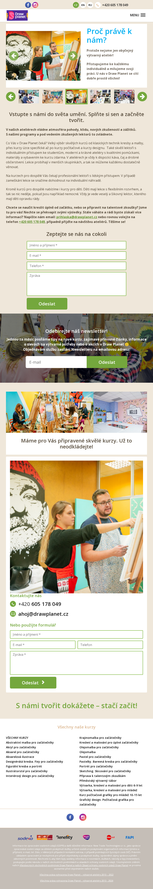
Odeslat (47, 304)
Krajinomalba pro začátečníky (100, 738)
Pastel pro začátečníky (95, 757)
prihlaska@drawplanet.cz (76, 217)
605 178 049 (115, 5)
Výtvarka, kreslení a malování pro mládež (108, 790)
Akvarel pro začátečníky (22, 752)
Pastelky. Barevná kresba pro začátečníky (108, 761)
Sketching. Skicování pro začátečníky (105, 771)
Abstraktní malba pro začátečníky (30, 742)
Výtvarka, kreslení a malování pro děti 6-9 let (110, 785)
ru (90, 5)
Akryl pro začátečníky (21, 747)
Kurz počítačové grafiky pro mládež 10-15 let (110, 795)
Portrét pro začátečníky (96, 766)
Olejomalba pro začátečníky (99, 747)
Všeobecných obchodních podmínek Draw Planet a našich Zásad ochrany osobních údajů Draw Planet (74, 865)
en (83, 5)
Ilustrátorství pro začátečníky (27, 771)
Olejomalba (87, 752)
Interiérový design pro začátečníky (30, 776)
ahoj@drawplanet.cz (43, 614)
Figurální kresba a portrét (24, 766)
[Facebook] (28, 5)
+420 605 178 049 (32, 222)
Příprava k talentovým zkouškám (102, 776)
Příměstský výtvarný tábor (98, 780)
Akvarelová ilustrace (20, 757)
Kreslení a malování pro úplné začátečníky (108, 742)
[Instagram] (35, 5)
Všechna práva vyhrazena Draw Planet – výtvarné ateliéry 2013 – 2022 (77, 874)
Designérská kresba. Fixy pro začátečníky (34, 761)
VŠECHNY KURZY (17, 738)
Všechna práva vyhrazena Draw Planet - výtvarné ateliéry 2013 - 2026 (76, 880)
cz (75, 5)
